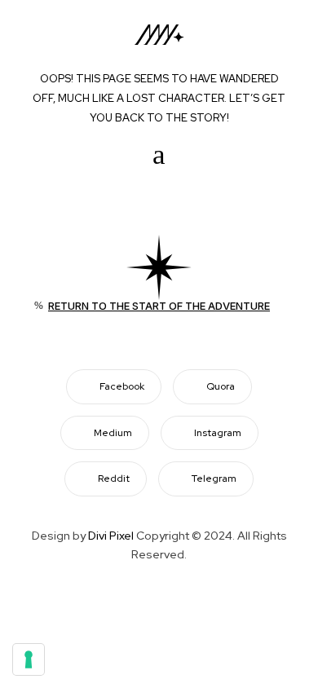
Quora (220, 386)
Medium (113, 432)
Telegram (214, 478)
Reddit (114, 478)
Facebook (121, 386)
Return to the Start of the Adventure (159, 305)
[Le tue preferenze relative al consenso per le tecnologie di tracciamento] (28, 659)
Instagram (217, 432)
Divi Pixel (111, 535)
